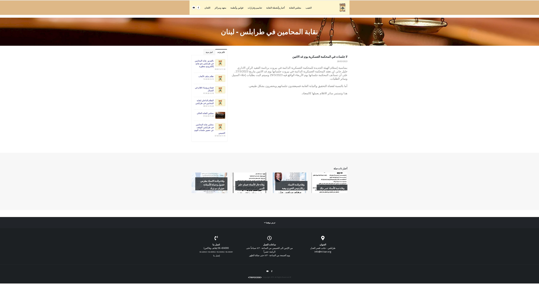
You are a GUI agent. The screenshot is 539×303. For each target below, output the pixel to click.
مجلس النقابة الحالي (205, 113)
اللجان (207, 7)
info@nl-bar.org (322, 251)
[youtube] (267, 271)
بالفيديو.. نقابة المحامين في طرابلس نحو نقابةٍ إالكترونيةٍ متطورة (204, 63)
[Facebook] (198, 8)
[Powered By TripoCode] (255, 277)
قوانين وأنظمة (236, 7)
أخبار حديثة (209, 52)
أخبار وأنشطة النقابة (275, 7)
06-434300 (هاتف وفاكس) (216, 248)
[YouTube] (194, 8)
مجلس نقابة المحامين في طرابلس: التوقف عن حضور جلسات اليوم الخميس (209, 128)
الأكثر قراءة (221, 52)
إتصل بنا (216, 255)
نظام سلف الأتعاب (206, 76)
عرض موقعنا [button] (271, 222)
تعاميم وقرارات (255, 7)
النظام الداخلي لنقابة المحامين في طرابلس (205, 102)
